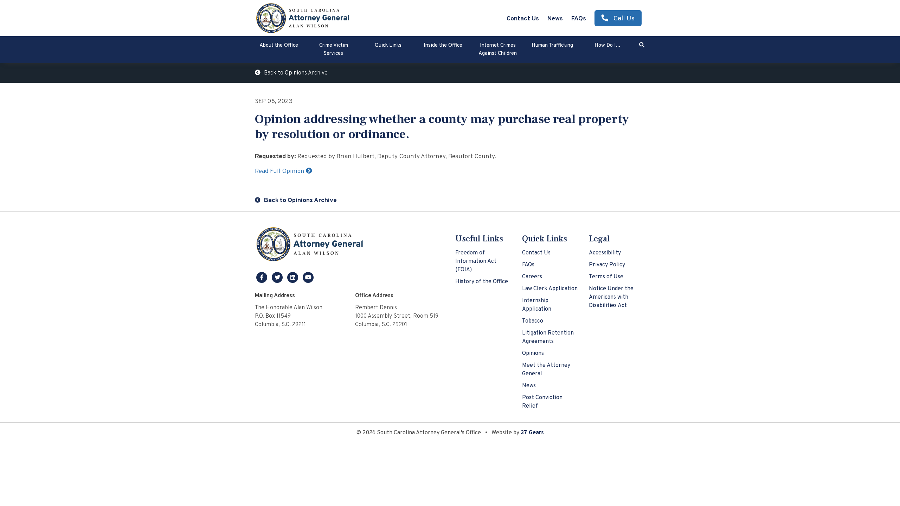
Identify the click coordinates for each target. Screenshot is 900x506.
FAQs (578, 19)
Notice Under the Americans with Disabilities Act (611, 297)
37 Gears (532, 432)
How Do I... (607, 45)
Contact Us (523, 19)
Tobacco (532, 321)
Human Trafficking (552, 45)
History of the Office (481, 281)
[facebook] (262, 277)
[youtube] (308, 277)
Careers (532, 276)
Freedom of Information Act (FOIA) (475, 261)
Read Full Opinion (280, 171)
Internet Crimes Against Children (497, 49)
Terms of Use (606, 276)
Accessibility (605, 253)
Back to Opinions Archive (296, 73)
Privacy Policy (607, 264)
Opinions (533, 353)
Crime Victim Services (333, 49)
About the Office (278, 45)
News (555, 19)
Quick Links (388, 45)
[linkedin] (293, 277)
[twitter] (278, 277)
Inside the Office (443, 45)
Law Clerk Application (550, 288)
